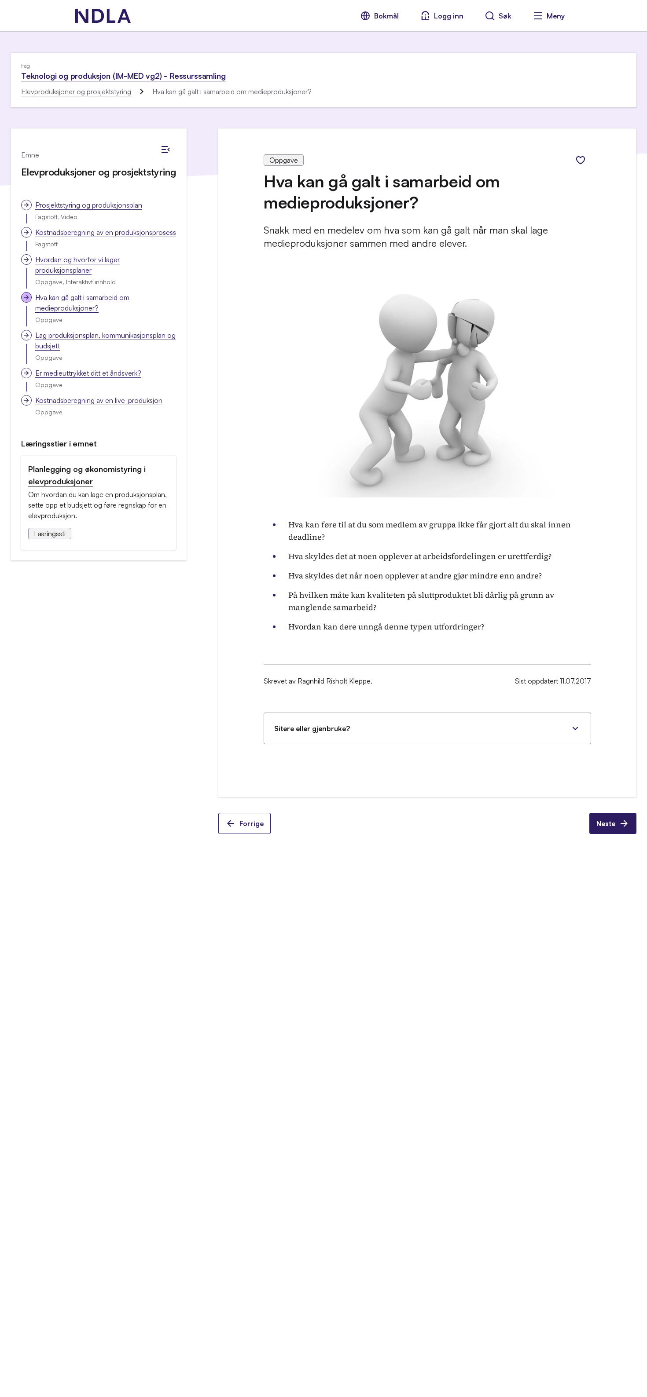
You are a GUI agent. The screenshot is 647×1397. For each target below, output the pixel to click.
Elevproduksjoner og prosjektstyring (76, 91)
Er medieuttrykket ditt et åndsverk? (88, 373)
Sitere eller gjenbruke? (312, 728)
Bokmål (386, 15)
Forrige (251, 823)
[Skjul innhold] (165, 149)
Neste (605, 823)
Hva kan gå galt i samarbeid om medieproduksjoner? (82, 302)
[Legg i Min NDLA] (580, 160)
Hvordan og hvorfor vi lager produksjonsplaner (77, 264)
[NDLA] (103, 16)
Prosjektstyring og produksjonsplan (88, 205)
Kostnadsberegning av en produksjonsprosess (105, 232)
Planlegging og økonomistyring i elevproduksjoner (87, 475)
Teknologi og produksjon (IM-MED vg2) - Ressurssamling (123, 75)
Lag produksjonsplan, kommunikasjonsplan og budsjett (105, 340)
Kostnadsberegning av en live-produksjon (98, 400)
